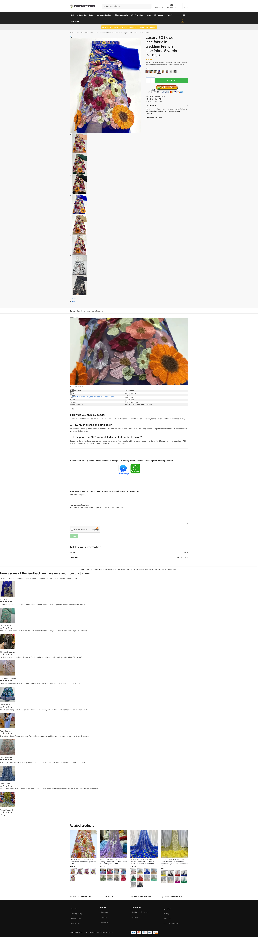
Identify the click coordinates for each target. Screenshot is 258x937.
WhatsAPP (136, 916)
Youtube (104, 916)
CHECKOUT (159, 8)
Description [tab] (81, 311)
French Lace (94, 33)
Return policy (75, 922)
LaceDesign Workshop (105, 932)
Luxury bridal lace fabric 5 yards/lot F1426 (83, 863)
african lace (135, 569)
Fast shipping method (154, 118)
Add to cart (171, 80)
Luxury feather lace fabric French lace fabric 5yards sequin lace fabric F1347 (174, 864)
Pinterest (104, 922)
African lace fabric (82, 33)
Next (73, 301)
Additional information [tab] (95, 311)
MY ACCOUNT (171, 8)
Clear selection (150, 77)
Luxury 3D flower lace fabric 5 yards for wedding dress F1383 (113, 863)
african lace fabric (146, 569)
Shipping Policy (76, 913)
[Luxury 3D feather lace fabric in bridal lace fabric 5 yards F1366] (144, 844)
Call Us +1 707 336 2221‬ (140, 911)
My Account (167, 908)
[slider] (93, 397)
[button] (184, 18)
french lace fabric (159, 569)
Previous (75, 299)
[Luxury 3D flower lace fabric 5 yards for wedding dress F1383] (113, 844)
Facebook (104, 911)
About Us (74, 908)
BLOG (186, 8)
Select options (83, 883)
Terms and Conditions (171, 922)
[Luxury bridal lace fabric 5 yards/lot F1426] (83, 844)
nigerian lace (171, 569)
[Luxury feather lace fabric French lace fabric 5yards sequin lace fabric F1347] (174, 844)
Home (72, 33)
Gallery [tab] (72, 311)
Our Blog (166, 913)
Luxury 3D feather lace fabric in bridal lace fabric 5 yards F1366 (142, 863)
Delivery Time (151, 106)
